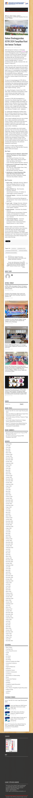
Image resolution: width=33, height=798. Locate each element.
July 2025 (8, 466)
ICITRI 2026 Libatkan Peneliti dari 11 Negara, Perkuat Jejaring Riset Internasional (18, 719)
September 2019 (9, 581)
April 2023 (8, 514)
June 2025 (8, 468)
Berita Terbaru (13, 15)
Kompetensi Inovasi (10, 670)
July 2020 (8, 566)
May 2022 (8, 533)
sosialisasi (8, 691)
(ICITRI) (23, 51)
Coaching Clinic (9, 649)
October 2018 (9, 596)
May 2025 (8, 470)
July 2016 (8, 621)
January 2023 (9, 519)
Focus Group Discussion (11, 650)
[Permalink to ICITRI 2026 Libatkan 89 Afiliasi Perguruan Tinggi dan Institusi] (7, 715)
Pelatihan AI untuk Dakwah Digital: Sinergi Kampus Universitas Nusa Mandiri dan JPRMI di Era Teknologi (15, 320)
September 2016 (9, 617)
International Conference (11, 663)
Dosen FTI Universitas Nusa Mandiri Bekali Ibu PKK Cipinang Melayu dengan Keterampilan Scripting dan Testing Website (16, 425)
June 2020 (8, 568)
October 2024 (9, 482)
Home (8, 15)
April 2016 (8, 626)
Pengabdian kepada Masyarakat (13, 684)
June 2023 (8, 510)
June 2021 (8, 551)
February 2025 (9, 475)
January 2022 (9, 540)
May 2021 (8, 552)
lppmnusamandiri (9, 432)
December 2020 (9, 559)
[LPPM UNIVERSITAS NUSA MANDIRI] (16, 4)
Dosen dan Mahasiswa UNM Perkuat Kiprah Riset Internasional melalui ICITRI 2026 (18, 707)
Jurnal (7, 665)
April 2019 (8, 589)
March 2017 (8, 607)
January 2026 (9, 456)
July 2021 (8, 549)
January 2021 (9, 558)
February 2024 (9, 496)
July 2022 (8, 530)
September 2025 (9, 463)
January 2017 (9, 610)
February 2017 (9, 609)
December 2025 (9, 458)
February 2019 (9, 593)
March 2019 (8, 591)
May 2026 (8, 449)
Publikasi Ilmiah (9, 689)
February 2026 (9, 454)
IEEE (7, 654)
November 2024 (9, 480)
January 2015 (9, 635)
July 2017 (8, 605)
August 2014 (9, 637)
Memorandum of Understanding (13, 675)
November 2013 (9, 640)
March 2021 (8, 556)
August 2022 (9, 528)
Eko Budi (8, 435)
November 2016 (9, 614)
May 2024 (8, 491)
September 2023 (9, 505)
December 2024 (9, 479)
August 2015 (9, 633)
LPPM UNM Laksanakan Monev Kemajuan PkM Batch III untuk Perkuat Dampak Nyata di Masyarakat (16, 287)
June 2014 (8, 638)
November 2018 (9, 595)
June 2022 (8, 531)
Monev (7, 677)
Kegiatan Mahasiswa (10, 666)
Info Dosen (8, 656)
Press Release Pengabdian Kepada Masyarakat (16, 687)
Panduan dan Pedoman (11, 679)
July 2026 (8, 445)
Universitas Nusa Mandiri (11, 252)
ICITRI (7, 652)
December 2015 (9, 631)
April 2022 (8, 535)
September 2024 (9, 484)
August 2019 (9, 582)
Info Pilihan (8, 659)
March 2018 (8, 600)
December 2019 (9, 575)
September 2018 (9, 598)
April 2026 (8, 451)
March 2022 (8, 537)
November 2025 (9, 459)
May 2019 (8, 588)
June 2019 (8, 586)
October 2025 (9, 461)
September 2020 (9, 565)
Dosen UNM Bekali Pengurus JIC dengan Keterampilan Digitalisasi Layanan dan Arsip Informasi (16, 346)
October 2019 (9, 579)
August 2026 (9, 444)
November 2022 (9, 523)
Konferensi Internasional (11, 250)
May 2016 (8, 624)
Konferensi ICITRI (21, 248)
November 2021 (9, 544)
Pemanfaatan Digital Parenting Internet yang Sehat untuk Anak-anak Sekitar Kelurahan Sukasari (17, 257)
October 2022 (9, 524)
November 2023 (9, 501)
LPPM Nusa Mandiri (23, 250)
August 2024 (9, 486)
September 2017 (9, 603)
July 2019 (8, 584)
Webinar (8, 693)
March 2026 (8, 452)
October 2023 (9, 503)
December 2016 (9, 612)
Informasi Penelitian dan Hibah (12, 661)
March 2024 (8, 494)
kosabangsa (8, 673)
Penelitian (8, 682)
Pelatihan (8, 680)
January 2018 (9, 602)
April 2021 (8, 554)
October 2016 (9, 616)
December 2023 (9, 500)
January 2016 (9, 630)
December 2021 (9, 542)
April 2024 (8, 493)
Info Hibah (8, 657)
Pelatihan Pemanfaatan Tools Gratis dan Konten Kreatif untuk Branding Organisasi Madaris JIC (15, 295)
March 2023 (8, 516)
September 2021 (9, 547)
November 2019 (9, 577)
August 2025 (9, 465)
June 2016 (8, 623)
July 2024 (8, 487)
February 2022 (9, 538)
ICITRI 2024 (14, 248)
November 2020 (9, 561)
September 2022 (9, 526)
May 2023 (8, 512)
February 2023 (9, 517)
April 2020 (8, 572)
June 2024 (8, 489)
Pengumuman (9, 686)
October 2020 (9, 563)
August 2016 (9, 619)
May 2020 (8, 570)
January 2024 (9, 498)
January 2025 (9, 477)
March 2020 (8, 573)
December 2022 (9, 521)
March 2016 (8, 628)
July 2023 (8, 508)
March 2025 (8, 473)
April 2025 (8, 472)
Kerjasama (8, 668)
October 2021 (9, 545)
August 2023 (9, 507)
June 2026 (8, 447)
